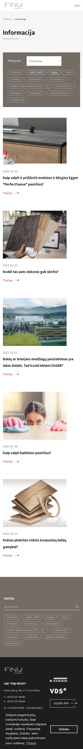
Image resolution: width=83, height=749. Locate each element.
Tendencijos (35, 79)
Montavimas (57, 79)
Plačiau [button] (31, 743)
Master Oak (17, 99)
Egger (54, 72)
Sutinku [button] (64, 729)
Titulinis (7, 19)
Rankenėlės (35, 93)
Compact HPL (64, 86)
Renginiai (16, 93)
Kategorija (14, 60)
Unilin (68, 72)
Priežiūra (16, 79)
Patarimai (35, 61)
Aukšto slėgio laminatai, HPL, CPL (30, 86)
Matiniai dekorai (59, 93)
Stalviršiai (16, 72)
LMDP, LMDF (36, 72)
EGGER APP (61, 703)
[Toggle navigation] (77, 5)
